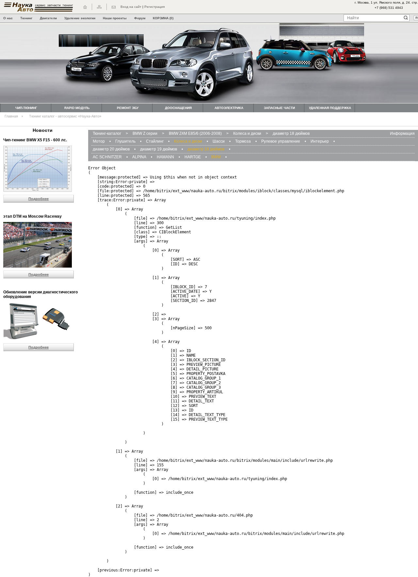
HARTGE (193, 157)
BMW (216, 157)
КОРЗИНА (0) (163, 18)
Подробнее (38, 199)
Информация (402, 133)
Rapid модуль (76, 108)
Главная (11, 116)
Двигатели (48, 18)
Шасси (219, 141)
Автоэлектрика (229, 108)
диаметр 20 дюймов (111, 149)
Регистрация (154, 6)
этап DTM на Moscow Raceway (32, 216)
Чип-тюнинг (26, 108)
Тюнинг (26, 18)
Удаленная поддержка (330, 108)
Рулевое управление (280, 141)
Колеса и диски (247, 133)
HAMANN (165, 157)
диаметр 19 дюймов (158, 149)
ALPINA (139, 157)
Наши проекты (115, 18)
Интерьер (320, 141)
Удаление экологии (79, 18)
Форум (139, 18)
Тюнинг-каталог (107, 133)
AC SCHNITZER (107, 157)
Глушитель (125, 141)
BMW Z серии (145, 133)
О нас (8, 18)
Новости (43, 130)
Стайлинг (155, 141)
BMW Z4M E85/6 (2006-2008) (195, 133)
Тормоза (243, 141)
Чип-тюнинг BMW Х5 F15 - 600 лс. (35, 140)
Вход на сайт (131, 6)
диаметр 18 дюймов (291, 133)
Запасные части (279, 108)
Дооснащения (178, 108)
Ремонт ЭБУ (127, 108)
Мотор (99, 141)
